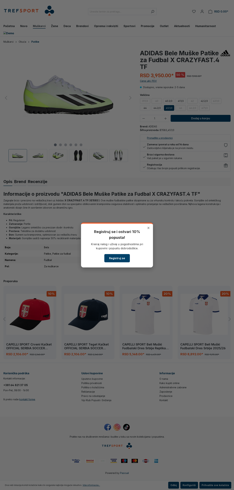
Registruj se (117, 258)
